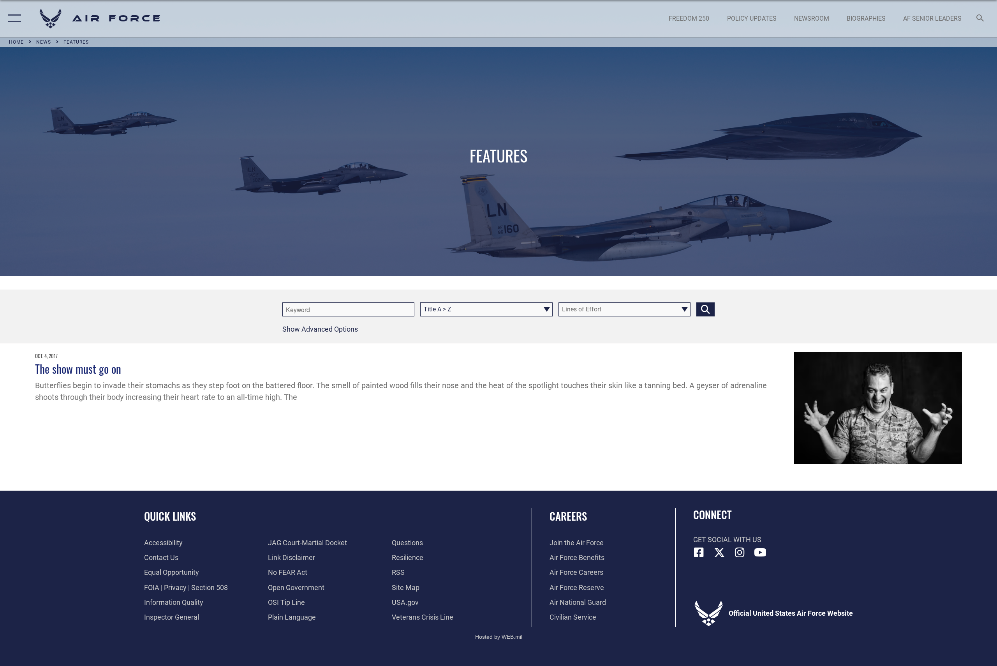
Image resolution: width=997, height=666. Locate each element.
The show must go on (78, 368)
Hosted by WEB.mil (498, 637)
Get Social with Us (727, 539)
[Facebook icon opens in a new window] (699, 552)
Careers (568, 516)
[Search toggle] (980, 19)
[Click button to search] (705, 309)
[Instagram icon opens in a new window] (740, 552)
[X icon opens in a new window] (719, 552)
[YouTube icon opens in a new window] (760, 552)
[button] (12, 18)
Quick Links (170, 516)
